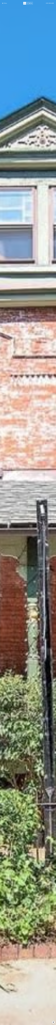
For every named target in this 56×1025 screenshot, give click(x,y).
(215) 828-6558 (50, 3)
